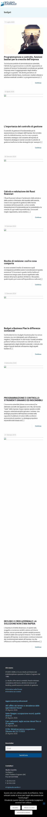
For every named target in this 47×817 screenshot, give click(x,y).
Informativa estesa (23, 812)
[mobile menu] (44, 4)
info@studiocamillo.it (12, 787)
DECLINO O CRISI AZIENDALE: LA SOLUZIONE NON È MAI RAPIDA (20, 622)
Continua (38, 83)
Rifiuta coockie (29, 808)
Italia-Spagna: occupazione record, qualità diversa (22, 714)
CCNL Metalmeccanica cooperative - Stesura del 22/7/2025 (20, 730)
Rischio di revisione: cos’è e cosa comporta (20, 262)
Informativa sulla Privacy (13, 689)
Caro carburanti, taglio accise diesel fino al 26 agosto (23, 722)
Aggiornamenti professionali (16, 701)
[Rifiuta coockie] (44, 803)
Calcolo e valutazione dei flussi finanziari (19, 192)
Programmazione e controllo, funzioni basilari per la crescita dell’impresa (23, 58)
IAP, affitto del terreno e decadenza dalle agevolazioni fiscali (22, 707)
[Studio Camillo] (8, 4)
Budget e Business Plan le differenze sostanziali (22, 329)
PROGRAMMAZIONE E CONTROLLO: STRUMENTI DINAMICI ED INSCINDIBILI (23, 399)
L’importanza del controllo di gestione (23, 126)
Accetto (15, 808)
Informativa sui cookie (13, 691)
